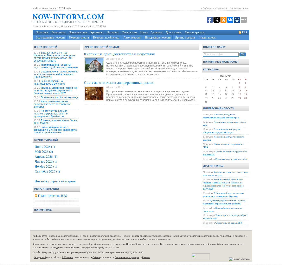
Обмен (96, 257)
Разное (146, 257)
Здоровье (156, 32)
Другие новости (185, 37)
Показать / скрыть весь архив (55, 181)
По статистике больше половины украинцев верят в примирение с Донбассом (51, 114)
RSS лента (67, 257)
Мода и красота (194, 32)
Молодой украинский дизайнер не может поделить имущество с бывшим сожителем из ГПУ (55, 90)
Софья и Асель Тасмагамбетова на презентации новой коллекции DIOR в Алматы (56, 74)
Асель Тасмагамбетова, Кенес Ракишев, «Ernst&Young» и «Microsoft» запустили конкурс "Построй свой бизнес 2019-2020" (223, 184)
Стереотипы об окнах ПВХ (228, 222)
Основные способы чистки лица (59, 97)
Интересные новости (158, 37)
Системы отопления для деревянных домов (118, 82)
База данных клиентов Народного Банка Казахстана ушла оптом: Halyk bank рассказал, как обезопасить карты (54, 56)
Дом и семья (173, 32)
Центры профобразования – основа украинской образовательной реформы (224, 202)
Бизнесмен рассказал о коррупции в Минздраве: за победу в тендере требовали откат (55, 130)
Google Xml (40, 257)
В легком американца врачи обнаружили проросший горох (222, 131)
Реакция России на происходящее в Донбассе (49, 82)
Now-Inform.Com (68, 16)
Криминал (96, 32)
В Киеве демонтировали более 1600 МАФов (55, 122)
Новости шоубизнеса (106, 37)
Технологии (129, 32)
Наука (144, 32)
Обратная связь (239, 8)
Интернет (112, 32)
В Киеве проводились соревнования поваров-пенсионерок (221, 116)
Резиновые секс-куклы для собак (231, 158)
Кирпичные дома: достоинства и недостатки (119, 53)
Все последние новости (50, 37)
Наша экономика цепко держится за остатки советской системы (52, 104)
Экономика (58, 32)
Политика (42, 32)
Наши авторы (207, 37)
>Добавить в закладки (214, 8)
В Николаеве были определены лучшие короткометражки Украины (223, 194)
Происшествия (78, 32)
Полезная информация (127, 257)
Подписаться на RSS (52, 195)
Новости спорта (79, 37)
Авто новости (132, 37)
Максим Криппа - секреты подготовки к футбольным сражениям (56, 66)
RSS (244, 32)
